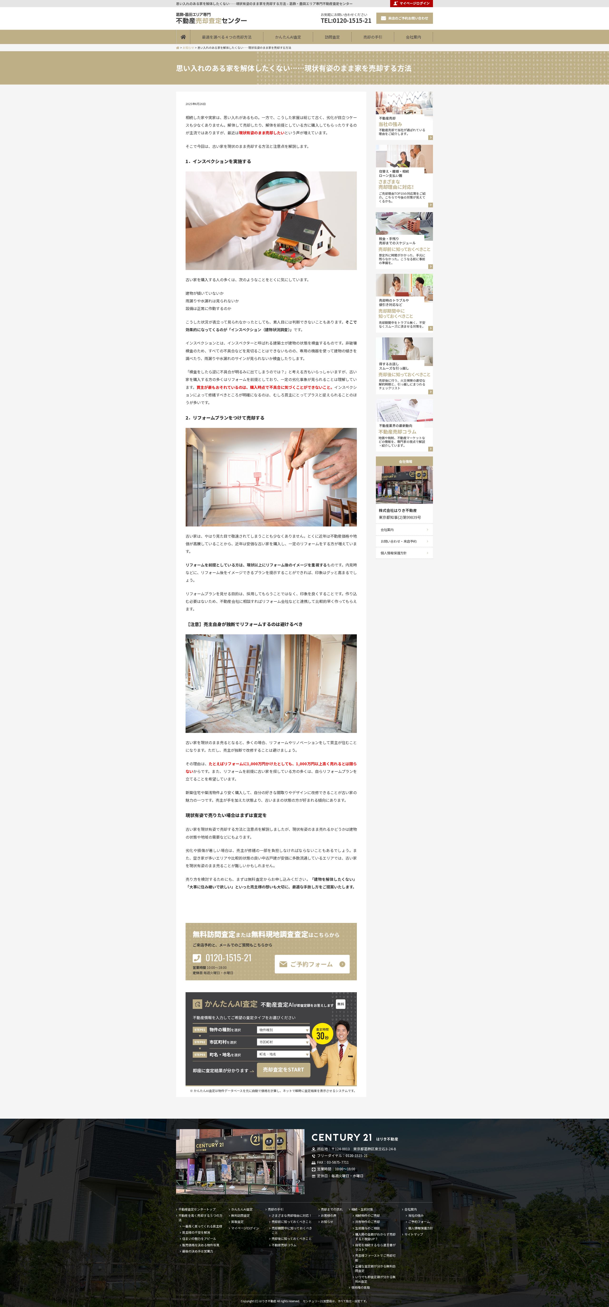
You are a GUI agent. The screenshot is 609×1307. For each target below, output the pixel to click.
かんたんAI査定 (288, 37)
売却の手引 (372, 37)
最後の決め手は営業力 (197, 1251)
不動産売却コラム (284, 1245)
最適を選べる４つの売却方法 (226, 37)
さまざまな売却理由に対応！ (292, 1215)
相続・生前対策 (362, 1209)
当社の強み (416, 1215)
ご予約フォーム (419, 1222)
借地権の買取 (360, 1287)
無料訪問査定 (240, 1215)
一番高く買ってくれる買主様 (202, 1226)
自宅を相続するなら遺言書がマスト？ (375, 1247)
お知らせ (327, 1222)
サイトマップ (413, 1234)
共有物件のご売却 (367, 1222)
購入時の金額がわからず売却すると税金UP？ (375, 1236)
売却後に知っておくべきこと (292, 1239)
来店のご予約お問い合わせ (408, 18)
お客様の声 (328, 1215)
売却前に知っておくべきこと (292, 1222)
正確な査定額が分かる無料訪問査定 (375, 1268)
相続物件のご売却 (367, 1215)
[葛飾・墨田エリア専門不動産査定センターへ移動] (177, 47)
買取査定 (237, 1222)
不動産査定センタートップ (197, 1209)
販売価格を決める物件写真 (200, 1245)
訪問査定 (332, 37)
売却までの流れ (332, 1209)
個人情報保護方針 (394, 553)
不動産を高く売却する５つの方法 (200, 1217)
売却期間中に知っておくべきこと (292, 1230)
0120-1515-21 (227, 957)
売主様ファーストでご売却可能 (375, 1257)
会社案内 (413, 37)
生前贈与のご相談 (367, 1228)
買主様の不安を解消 (196, 1232)
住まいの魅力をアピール (199, 1239)
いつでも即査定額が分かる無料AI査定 (375, 1279)
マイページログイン (245, 1228)
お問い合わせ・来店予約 (399, 541)
